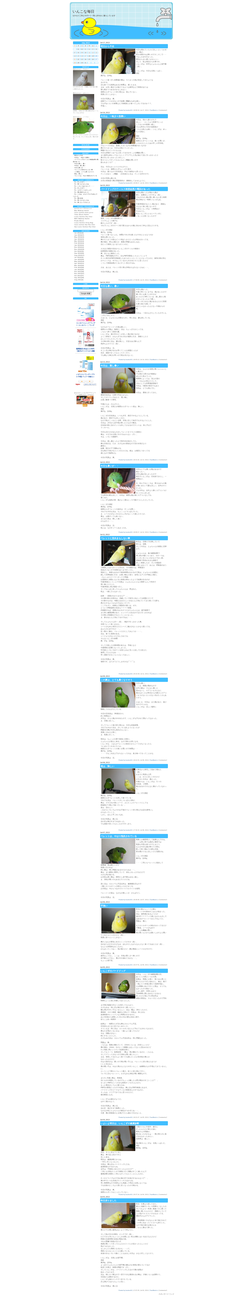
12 (93, 52)
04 (89, 49)
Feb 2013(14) (79, 243)
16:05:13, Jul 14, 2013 (140, 359)
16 (82, 56)
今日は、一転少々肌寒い (82, 157)
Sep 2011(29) (79, 277)
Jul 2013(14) (79, 233)
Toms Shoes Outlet (81, 214)
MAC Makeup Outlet (82, 218)
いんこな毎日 (83, 11)
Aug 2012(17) (79, 255)
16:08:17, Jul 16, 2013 (140, 183)
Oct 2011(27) (79, 275)
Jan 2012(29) (79, 269)
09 (82, 52)
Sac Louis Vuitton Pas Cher (85, 227)
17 (85, 56)
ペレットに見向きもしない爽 (83, 169)
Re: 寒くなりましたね (81, 184)
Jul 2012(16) (79, 257)
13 (96, 52)
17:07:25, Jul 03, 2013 (140, 1290)
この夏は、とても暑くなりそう (84, 171)
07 (75, 52)
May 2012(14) (79, 261)
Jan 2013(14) (79, 245)
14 (75, 56)
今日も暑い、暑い (80, 163)
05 (93, 49)
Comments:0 (163, 110)
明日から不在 (78, 155)
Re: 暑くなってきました (82, 202)
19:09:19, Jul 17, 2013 (140, 110)
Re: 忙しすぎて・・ (80, 182)
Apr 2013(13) (79, 239)
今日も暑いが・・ (80, 167)
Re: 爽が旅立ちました (81, 192)
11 (89, 52)
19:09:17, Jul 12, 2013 (140, 532)
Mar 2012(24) (79, 265)
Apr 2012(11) (79, 263)
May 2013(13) (79, 237)
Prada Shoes (79, 220)
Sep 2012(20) (79, 253)
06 (96, 49)
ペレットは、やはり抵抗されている (85, 175)
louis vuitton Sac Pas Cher (84, 224)
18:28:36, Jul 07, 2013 (140, 899)
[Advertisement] (121, 1301)
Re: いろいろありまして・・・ (84, 186)
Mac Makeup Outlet (81, 210)
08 (78, 52)
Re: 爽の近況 (78, 198)
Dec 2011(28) (79, 271)
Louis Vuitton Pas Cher (83, 216)
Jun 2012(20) (79, 259)
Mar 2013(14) (79, 241)
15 (78, 56)
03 (85, 49)
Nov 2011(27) (79, 273)
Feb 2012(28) (79, 267)
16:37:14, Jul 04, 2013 (140, 1194)
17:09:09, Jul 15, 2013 (140, 280)
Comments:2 (163, 760)
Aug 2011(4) (78, 279)
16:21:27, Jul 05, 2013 (140, 1117)
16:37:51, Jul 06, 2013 (140, 965)
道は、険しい (78, 173)
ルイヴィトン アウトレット (83, 208)
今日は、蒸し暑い (80, 165)
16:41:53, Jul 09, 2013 (140, 760)
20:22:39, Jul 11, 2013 (141, 674)
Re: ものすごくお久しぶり (83, 190)
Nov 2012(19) (79, 249)
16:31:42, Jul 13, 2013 (140, 460)
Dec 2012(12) (79, 247)
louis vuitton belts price (83, 212)
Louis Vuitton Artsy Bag (83, 222)
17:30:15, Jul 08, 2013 (140, 830)
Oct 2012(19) (79, 251)
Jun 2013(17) (79, 235)
